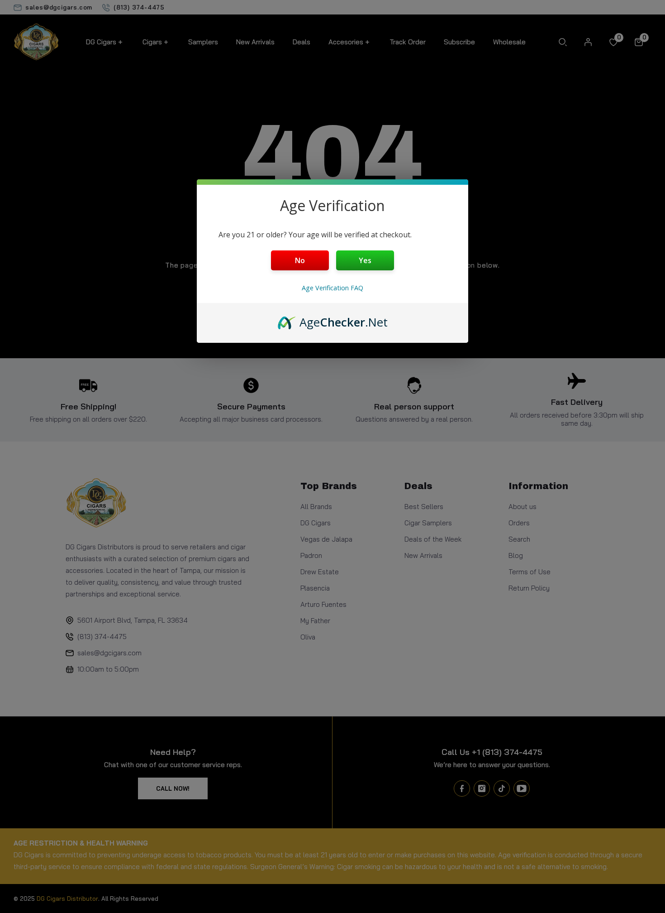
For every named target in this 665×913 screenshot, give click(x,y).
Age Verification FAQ (332, 288)
